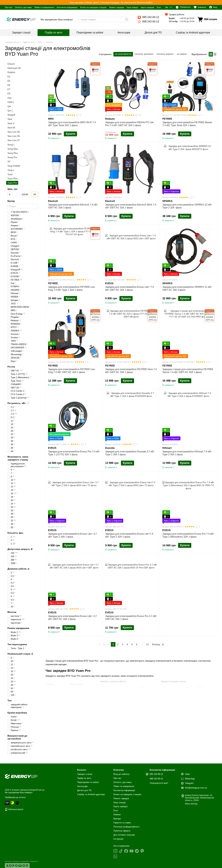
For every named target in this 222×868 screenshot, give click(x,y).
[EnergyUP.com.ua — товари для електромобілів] (21, 776)
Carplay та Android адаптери (193, 32)
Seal (9, 119)
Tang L (10, 170)
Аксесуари (124, 32)
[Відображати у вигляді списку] (215, 54)
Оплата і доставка (23, 7)
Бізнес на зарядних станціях (93, 7)
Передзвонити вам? (159, 783)
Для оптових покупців (124, 835)
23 (139, 115)
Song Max (12, 149)
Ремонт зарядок (116, 7)
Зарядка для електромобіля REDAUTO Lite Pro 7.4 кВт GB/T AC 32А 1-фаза (129, 124)
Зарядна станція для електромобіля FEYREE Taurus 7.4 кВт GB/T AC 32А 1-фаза (187, 370)
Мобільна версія (15, 809)
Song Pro (12, 157)
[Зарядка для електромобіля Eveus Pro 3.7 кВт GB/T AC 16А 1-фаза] (131, 580)
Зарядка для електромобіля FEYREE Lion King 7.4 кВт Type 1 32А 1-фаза (71, 288)
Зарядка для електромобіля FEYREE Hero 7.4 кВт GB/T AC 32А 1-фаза (131, 370)
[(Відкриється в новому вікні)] (17, 802)
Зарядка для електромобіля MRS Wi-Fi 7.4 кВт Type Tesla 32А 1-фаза (72, 124)
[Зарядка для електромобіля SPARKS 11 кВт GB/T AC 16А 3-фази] (188, 251)
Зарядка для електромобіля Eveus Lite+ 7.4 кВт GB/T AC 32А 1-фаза (129, 288)
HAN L (10, 102)
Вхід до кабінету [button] (121, 774)
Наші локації (132, 7)
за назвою (182, 54)
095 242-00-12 (150, 17)
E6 (8, 85)
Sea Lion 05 (13, 131)
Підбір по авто (53, 32)
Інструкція (118, 839)
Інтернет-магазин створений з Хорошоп (21, 861)
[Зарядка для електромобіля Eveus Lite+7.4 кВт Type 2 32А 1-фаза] (131, 498)
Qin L (10, 110)
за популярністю (123, 54)
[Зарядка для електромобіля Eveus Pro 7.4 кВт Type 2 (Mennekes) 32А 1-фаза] (188, 498)
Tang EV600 (13, 166)
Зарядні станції (21, 32)
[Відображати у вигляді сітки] (211, 54)
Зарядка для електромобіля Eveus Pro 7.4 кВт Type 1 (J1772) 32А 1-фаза (74, 453)
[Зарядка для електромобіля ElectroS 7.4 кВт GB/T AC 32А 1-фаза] (74, 169)
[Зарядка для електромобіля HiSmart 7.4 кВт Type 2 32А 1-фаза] (188, 416)
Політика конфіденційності (126, 826)
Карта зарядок (147, 7)
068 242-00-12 (150, 21)
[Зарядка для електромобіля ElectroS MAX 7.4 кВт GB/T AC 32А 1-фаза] (131, 169)
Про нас (8, 7)
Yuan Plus (12, 178)
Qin (9, 106)
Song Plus (12, 153)
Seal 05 (11, 127)
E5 (8, 81)
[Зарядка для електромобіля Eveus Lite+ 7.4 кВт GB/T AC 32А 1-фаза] (131, 251)
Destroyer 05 (14, 68)
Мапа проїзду (191, 804)
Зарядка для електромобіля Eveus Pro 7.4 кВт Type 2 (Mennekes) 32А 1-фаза (188, 535)
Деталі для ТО (153, 32)
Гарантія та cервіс (122, 822)
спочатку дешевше (144, 54)
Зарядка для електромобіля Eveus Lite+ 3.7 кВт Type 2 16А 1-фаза (72, 535)
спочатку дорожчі (165, 54)
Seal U (10, 123)
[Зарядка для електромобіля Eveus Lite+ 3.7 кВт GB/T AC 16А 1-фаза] (74, 580)
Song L (11, 144)
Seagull (11, 115)
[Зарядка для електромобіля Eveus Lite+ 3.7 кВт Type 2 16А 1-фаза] (74, 498)
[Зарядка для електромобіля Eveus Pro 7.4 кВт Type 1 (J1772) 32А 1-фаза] (74, 416)
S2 (8, 161)
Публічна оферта (121, 831)
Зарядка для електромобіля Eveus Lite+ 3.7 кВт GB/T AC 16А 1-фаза (72, 617)
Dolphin (11, 72)
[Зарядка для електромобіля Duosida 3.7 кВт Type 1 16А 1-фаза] (131, 416)
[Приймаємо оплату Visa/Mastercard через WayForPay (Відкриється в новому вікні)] (7, 802)
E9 (8, 93)
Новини (117, 814)
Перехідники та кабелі (90, 32)
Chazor (11, 63)
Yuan (10, 174)
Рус (171, 7)
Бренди (117, 818)
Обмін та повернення (44, 7)
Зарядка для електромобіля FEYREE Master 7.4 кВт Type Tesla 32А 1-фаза (187, 124)
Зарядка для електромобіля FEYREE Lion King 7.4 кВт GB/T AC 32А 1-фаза (71, 370)
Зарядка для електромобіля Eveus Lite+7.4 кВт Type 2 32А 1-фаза (129, 535)
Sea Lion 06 (13, 136)
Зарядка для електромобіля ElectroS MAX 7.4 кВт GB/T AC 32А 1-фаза (130, 206)
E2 (8, 76)
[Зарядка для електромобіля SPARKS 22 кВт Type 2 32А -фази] (188, 169)
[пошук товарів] (126, 19)
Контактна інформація (67, 7)
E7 (8, 89)
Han (9, 98)
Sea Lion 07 (13, 140)
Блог (159, 7)
